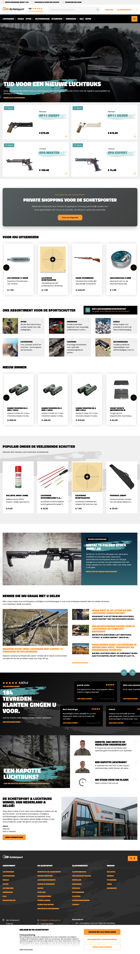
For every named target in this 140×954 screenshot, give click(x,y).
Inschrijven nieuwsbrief (48, 909)
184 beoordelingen (36, 11)
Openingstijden (44, 896)
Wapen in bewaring (46, 884)
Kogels (21, 18)
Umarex (110, 876)
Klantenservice (124, 10)
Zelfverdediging (42, 18)
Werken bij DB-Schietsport (49, 872)
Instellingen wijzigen (102, 947)
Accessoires (57, 18)
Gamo (109, 884)
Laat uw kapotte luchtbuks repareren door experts (27, 783)
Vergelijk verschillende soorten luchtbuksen (110, 311)
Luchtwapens (9, 876)
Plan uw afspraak (70, 217)
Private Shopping (45, 876)
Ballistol (111, 872)
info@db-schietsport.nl (50, 920)
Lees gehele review (84, 699)
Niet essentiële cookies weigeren (102, 939)
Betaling (76, 888)
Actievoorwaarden (80, 900)
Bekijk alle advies (80, 663)
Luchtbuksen (8, 18)
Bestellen (76, 880)
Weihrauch (112, 888)
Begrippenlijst (9, 900)
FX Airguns (111, 880)
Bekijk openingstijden (14, 837)
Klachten (76, 896)
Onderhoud (71, 18)
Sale (82, 18)
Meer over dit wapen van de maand (101, 571)
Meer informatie (26, 949)
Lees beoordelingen (12, 722)
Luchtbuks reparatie (46, 880)
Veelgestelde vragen (81, 876)
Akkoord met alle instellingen (102, 932)
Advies (88, 18)
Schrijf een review (45, 904)
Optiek (29, 18)
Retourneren (78, 892)
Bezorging (76, 884)
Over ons (109, 10)
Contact (75, 904)
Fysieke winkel (44, 900)
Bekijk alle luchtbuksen (14, 98)
